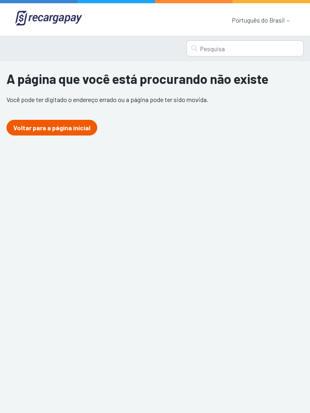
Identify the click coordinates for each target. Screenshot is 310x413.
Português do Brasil (259, 20)
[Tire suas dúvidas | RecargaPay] (48, 19)
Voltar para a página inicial (51, 127)
